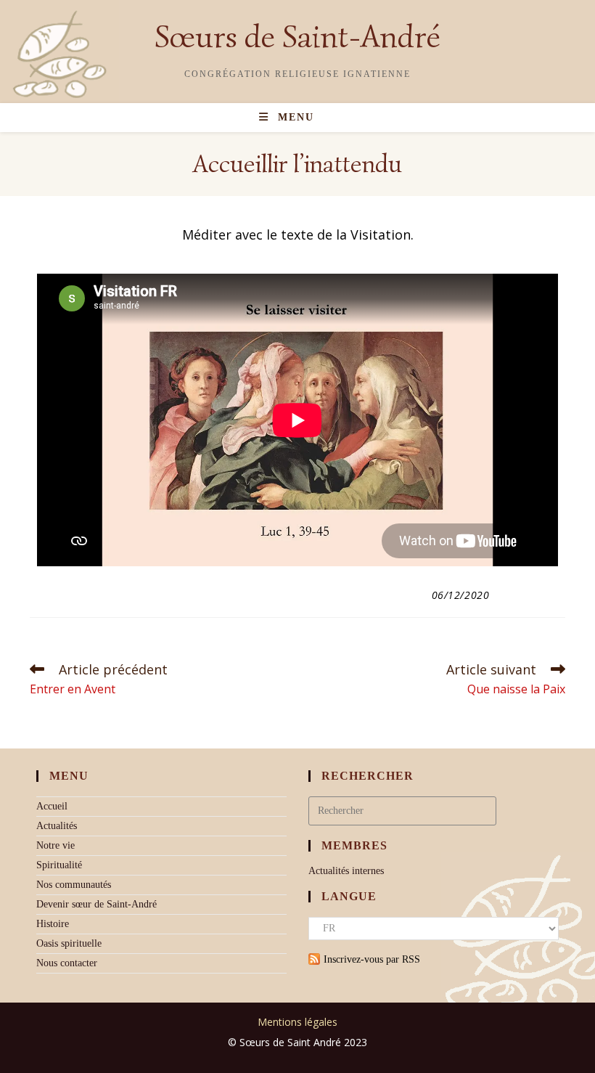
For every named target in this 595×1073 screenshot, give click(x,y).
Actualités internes (346, 870)
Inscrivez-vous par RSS (372, 959)
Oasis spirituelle (69, 943)
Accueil (51, 806)
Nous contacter (66, 963)
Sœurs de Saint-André (297, 37)
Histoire (52, 923)
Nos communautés (73, 884)
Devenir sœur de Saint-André (96, 904)
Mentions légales (297, 1022)
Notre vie (55, 845)
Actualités (56, 825)
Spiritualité (59, 865)
